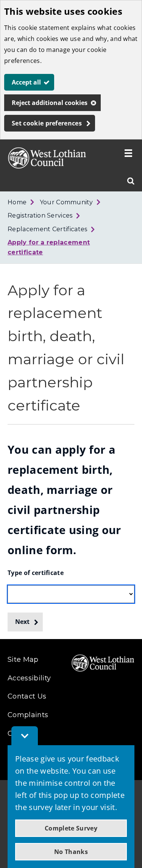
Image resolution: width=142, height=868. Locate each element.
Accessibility (29, 678)
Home (17, 202)
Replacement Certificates (47, 229)
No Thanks (71, 852)
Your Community (66, 202)
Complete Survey (71, 828)
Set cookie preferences (47, 123)
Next (22, 621)
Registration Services (40, 215)
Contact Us (27, 696)
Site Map (23, 659)
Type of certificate (36, 573)
